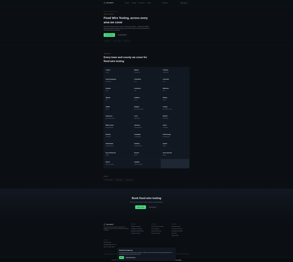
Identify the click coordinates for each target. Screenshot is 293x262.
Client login (165, 2)
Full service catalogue (109, 179)
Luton (136, 116)
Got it (121, 257)
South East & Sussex (156, 231)
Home (105, 11)
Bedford (165, 116)
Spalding (136, 162)
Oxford (165, 125)
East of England (155, 228)
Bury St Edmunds (111, 152)
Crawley (165, 106)
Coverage (134, 2)
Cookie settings (178, 260)
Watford (136, 70)
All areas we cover (129, 179)
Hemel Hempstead (111, 79)
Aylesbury (137, 125)
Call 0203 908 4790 (122, 34)
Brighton (136, 106)
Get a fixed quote (109, 34)
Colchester (166, 79)
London (108, 70)
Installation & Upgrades (136, 228)
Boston (108, 162)
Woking (165, 97)
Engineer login (175, 235)
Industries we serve (135, 233)
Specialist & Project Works (137, 231)
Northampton (109, 143)
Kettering (136, 143)
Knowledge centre (176, 226)
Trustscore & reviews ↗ (177, 228)
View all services (152, 207)
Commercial (142, 2)
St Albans (165, 70)
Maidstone (166, 88)
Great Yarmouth (167, 152)
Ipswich (165, 143)
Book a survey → (184, 2)
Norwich (136, 152)
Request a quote (140, 207)
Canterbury (137, 88)
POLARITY (110, 3)
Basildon (108, 88)
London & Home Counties (157, 226)
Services (127, 2)
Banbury (108, 134)
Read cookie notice (130, 257)
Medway (108, 97)
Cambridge (137, 134)
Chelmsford (137, 79)
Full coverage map (119, 179)
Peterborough (167, 134)
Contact (149, 2)
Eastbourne (109, 116)
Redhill (108, 106)
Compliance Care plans (177, 231)
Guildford (137, 97)
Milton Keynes (110, 125)
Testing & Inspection (136, 226)
